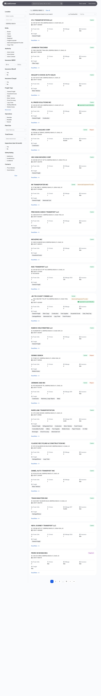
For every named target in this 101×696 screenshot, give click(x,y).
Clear (15, 175)
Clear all (48, 10)
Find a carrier (82, 3)
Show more (8, 109)
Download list (73, 14)
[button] (70, 581)
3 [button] (59, 581)
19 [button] (66, 581)
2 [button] (55, 581)
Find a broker (92, 3)
